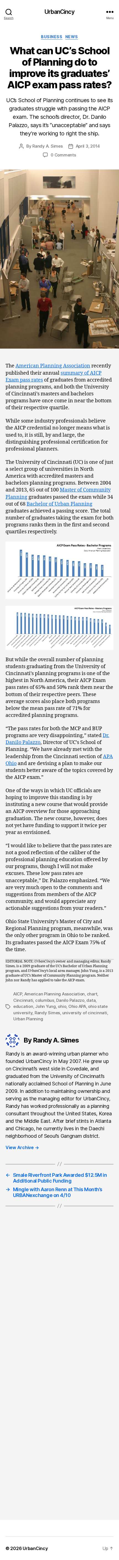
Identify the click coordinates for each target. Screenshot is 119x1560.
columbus (44, 1000)
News (71, 36)
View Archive (22, 1147)
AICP (17, 994)
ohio (62, 1006)
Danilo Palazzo (70, 1000)
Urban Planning (28, 1018)
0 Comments (63, 155)
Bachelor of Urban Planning (59, 504)
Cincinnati (23, 1000)
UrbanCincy (59, 12)
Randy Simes (47, 1012)
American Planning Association (52, 366)
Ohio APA (77, 1006)
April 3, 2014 (88, 146)
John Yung (45, 1006)
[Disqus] (59, 1295)
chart (92, 994)
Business (51, 36)
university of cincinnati (84, 1012)
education (23, 1006)
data (90, 1000)
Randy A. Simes (47, 146)
